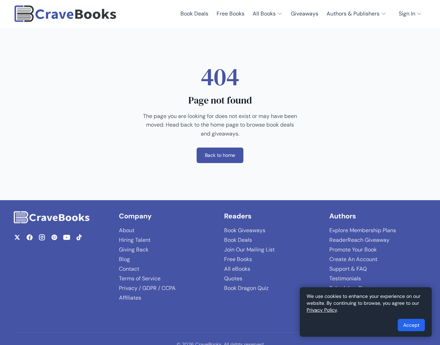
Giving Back (133, 249)
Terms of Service (140, 278)
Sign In (407, 13)
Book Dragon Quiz (246, 288)
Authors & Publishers (353, 13)
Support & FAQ (348, 268)
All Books (264, 13)
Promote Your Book (353, 249)
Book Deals (194, 13)
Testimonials (345, 278)
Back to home (220, 155)
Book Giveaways (244, 230)
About (126, 230)
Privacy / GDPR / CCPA (147, 288)
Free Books (230, 13)
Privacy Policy (322, 310)
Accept (411, 325)
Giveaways (304, 13)
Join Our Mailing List (249, 249)
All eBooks (237, 268)
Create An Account (353, 259)
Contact (129, 268)
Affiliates (130, 297)
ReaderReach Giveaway (359, 240)
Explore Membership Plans (362, 230)
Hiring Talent (135, 240)
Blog (124, 259)
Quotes (233, 278)
